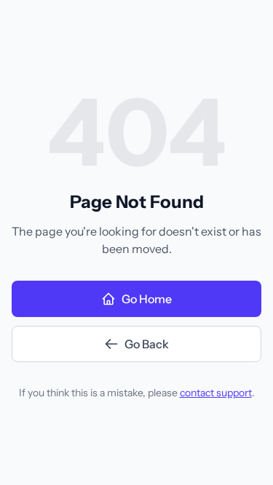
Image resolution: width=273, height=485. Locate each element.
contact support (216, 392)
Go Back (146, 344)
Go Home (147, 299)
